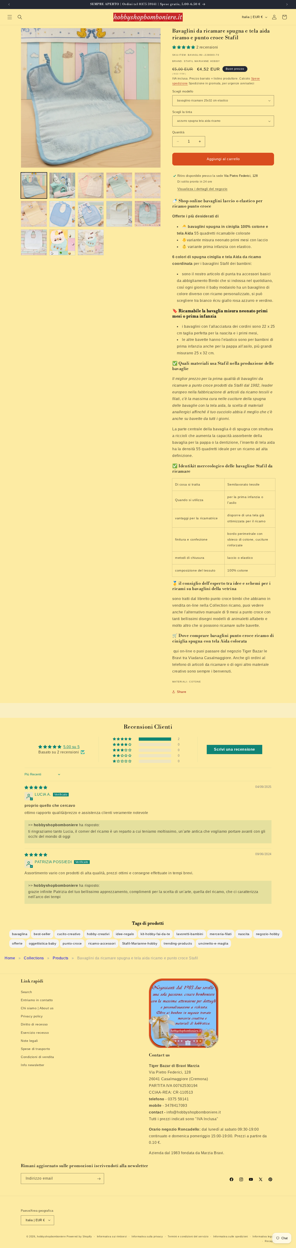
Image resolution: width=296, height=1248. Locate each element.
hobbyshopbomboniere (51, 1236)
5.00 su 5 (71, 747)
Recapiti (270, 1240)
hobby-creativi (98, 934)
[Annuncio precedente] (9, 4)
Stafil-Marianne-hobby (139, 943)
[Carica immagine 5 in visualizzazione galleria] (148, 185)
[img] (36, 787)
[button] (10, 17)
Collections (34, 958)
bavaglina (19, 934)
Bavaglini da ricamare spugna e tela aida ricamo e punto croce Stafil (137, 958)
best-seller (42, 934)
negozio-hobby (268, 934)
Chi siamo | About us (37, 1008)
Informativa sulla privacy (147, 1236)
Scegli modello (182, 91)
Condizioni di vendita (37, 1056)
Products (60, 958)
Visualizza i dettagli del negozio (202, 189)
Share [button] (181, 692)
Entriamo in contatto (37, 1000)
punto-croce (72, 943)
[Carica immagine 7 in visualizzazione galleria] (62, 214)
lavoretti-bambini (189, 934)
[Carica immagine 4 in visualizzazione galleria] (119, 185)
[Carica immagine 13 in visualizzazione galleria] (91, 242)
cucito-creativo (68, 934)
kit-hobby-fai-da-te (155, 934)
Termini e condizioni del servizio (188, 1236)
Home (10, 958)
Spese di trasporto (35, 1048)
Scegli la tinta (182, 112)
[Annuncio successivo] (287, 4)
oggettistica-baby (42, 943)
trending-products (178, 943)
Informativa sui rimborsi (112, 1236)
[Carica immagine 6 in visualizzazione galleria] (34, 214)
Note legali (29, 1040)
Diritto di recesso (34, 1024)
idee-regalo (125, 934)
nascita (244, 934)
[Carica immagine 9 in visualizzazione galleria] (119, 214)
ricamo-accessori (102, 943)
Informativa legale (264, 1236)
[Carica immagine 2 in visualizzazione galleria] (62, 185)
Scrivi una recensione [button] (234, 749)
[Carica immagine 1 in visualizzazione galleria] (34, 185)
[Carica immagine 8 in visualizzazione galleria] (91, 214)
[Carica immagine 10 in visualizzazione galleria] (148, 214)
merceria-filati (221, 934)
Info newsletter (32, 1065)
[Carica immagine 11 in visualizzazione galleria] (34, 242)
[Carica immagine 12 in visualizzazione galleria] (62, 242)
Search (26, 992)
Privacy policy (32, 1016)
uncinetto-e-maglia (213, 943)
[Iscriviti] (99, 1178)
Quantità (178, 132)
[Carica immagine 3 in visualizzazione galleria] (91, 185)
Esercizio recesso (35, 1032)
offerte (17, 943)
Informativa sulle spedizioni (230, 1236)
